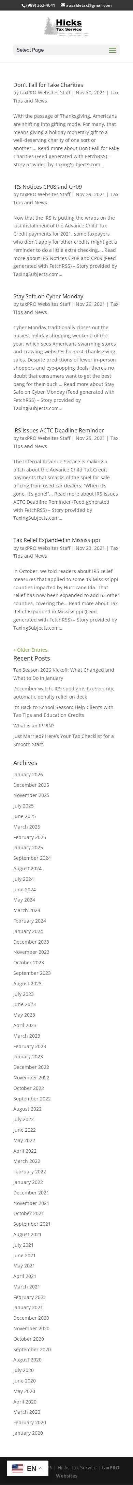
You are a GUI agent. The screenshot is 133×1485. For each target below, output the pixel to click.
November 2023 (31, 952)
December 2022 (31, 1067)
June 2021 (24, 1255)
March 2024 (26, 910)
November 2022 (31, 1077)
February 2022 (29, 1171)
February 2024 (29, 920)
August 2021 (27, 1234)
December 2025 (31, 785)
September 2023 (32, 973)
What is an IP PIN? (33, 725)
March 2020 (26, 1412)
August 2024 (27, 868)
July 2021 (23, 1245)
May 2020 (24, 1391)
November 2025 (31, 795)
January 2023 (28, 1056)
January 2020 (28, 1433)
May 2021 (24, 1265)
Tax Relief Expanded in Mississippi (56, 540)
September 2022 (32, 1098)
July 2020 (23, 1370)
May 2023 (24, 1014)
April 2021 (24, 1276)
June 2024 (24, 889)
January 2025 (28, 847)
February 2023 (29, 1046)
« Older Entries (30, 650)
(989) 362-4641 (40, 5)
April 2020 (24, 1401)
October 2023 (28, 962)
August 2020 (27, 1359)
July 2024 (23, 879)
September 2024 (32, 858)
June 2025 (24, 816)
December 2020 (31, 1318)
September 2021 (32, 1224)
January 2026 (28, 774)
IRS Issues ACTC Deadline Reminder (58, 430)
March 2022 (26, 1161)
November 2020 (31, 1328)
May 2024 (24, 899)
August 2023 (27, 983)
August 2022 (27, 1109)
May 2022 (24, 1140)
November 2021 (31, 1203)
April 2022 (24, 1151)
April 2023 (24, 1025)
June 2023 (24, 1004)
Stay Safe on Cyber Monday (48, 296)
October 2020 (28, 1339)
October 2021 (28, 1213)
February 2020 (29, 1422)
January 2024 (28, 931)
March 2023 (26, 1036)
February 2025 (29, 837)
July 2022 (23, 1119)
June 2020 (24, 1380)
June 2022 (24, 1130)
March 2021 (26, 1286)
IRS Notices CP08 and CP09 (47, 186)
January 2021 (28, 1307)
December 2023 (31, 942)
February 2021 (29, 1297)
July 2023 (23, 994)
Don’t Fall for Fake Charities (48, 85)
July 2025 (23, 805)
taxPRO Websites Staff (45, 92)
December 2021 (31, 1192)
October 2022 (28, 1088)
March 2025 (26, 826)
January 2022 (28, 1182)
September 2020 (32, 1349)
